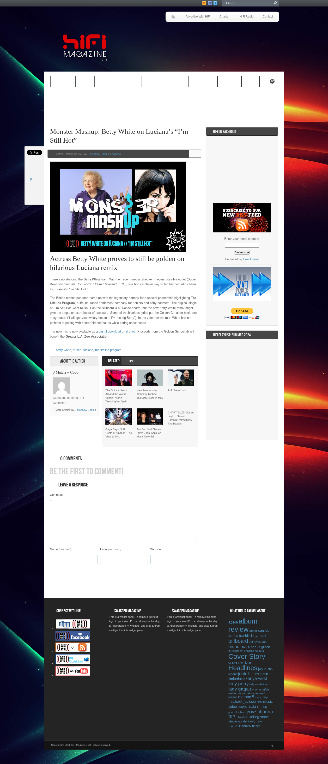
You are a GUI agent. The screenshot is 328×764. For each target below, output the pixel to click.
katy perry (238, 683)
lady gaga (238, 688)
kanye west (256, 678)
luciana (88, 350)
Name (54, 549)
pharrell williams (237, 712)
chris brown (235, 651)
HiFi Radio (247, 16)
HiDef (81, 82)
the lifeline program (108, 350)
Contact (268, 16)
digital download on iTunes (117, 331)
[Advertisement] (223, 35)
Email (104, 549)
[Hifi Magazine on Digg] (72, 627)
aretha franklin (239, 636)
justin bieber (248, 674)
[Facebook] (82, 379)
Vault (250, 82)
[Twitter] (76, 379)
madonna (234, 693)
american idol (259, 630)
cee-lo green (260, 647)
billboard (238, 641)
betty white (63, 350)
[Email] (88, 379)
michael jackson (242, 701)
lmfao (265, 689)
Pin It (34, 180)
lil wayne (255, 689)
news (242, 706)
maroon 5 (246, 697)
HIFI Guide (106, 82)
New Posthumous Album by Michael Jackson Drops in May (150, 394)
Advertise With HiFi (198, 16)
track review (239, 725)
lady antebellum (258, 684)
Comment (56, 495)
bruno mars (239, 646)
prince (252, 712)
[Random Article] (272, 83)
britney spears (258, 641)
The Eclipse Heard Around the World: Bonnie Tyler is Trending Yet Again (116, 396)
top (271, 745)
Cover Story (246, 656)
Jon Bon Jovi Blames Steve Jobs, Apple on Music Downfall (149, 433)
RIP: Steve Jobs (177, 390)
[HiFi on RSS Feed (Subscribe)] (72, 651)
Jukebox (126, 82)
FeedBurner (251, 259)
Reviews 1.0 (171, 82)
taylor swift (256, 721)
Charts (221, 17)
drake (232, 662)
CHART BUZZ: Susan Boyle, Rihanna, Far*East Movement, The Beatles (181, 418)
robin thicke (242, 717)
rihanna (265, 711)
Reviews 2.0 (200, 82)
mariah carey (250, 693)
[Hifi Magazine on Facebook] (72, 639)
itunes (77, 350)
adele (233, 622)
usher (256, 726)
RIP (231, 716)
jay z (262, 669)
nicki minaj (257, 706)
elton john (244, 662)
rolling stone (259, 717)
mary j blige (261, 697)
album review (242, 625)
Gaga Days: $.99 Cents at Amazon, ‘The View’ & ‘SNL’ (118, 433)
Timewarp (229, 82)
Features (59, 82)
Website (155, 549)
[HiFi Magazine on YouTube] (72, 674)
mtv (260, 701)
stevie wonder (238, 721)
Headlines (242, 668)
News (147, 82)
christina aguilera (254, 650)
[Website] (76, 385)
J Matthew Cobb (97, 153)
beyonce (258, 635)
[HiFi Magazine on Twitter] (72, 663)
